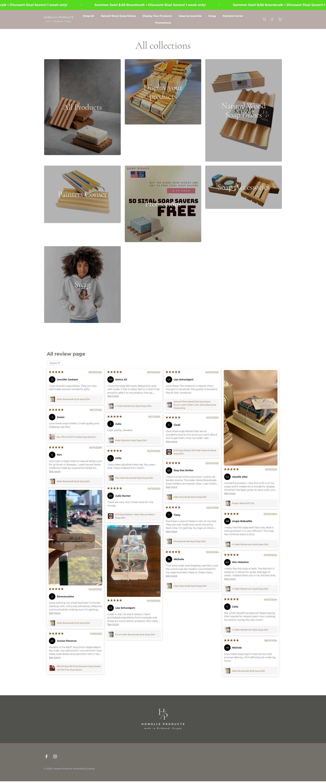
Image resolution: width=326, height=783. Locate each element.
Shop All (88, 16)
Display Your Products (157, 16)
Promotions (163, 22)
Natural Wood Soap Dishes (118, 16)
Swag (212, 16)
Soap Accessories (190, 16)
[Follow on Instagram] (55, 756)
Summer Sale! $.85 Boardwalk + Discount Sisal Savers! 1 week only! (115, 5)
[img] (56, 372)
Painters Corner (233, 16)
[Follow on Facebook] (46, 756)
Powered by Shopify (84, 768)
